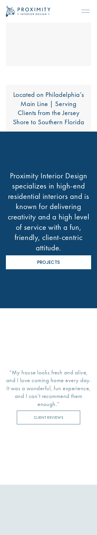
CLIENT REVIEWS (48, 417)
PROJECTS (48, 262)
